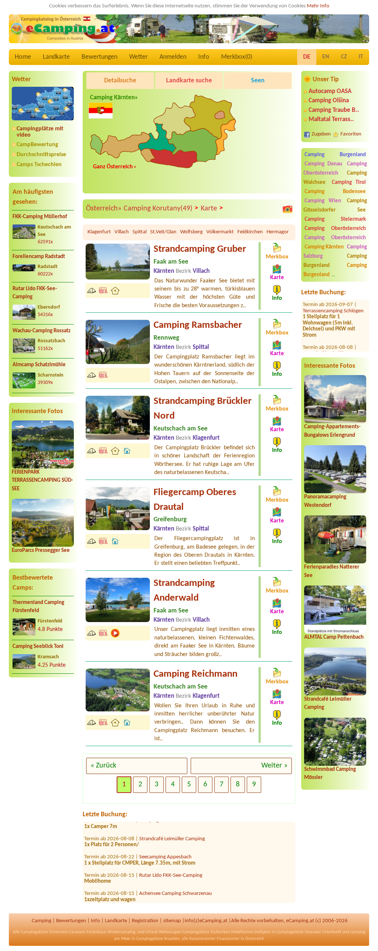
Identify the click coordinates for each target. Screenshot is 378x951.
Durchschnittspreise (41, 155)
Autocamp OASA (330, 91)
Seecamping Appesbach (165, 844)
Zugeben (321, 134)
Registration (145, 921)
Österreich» (103, 208)
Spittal (140, 232)
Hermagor (278, 232)
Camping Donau (323, 164)
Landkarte (56, 57)
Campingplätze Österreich (44, 932)
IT (361, 57)
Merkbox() (236, 57)
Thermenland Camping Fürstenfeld (38, 607)
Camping (41, 921)
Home (23, 57)
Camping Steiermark (335, 219)
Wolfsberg (191, 232)
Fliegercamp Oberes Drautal (195, 500)
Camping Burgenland (335, 155)
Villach (121, 232)
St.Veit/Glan (163, 232)
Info (203, 57)
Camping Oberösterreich (335, 168)
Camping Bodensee (335, 192)
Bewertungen (99, 57)
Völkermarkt (220, 232)
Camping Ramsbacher (198, 325)
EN (325, 57)
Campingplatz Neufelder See (170, 899)
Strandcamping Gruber (200, 249)
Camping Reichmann (195, 674)
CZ (344, 57)
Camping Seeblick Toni (38, 646)
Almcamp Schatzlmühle (39, 365)
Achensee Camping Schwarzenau (175, 881)
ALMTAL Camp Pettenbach (334, 637)
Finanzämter (228, 939)
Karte (212, 208)
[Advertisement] (43, 741)
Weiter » (274, 765)
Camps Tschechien (39, 165)
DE (306, 57)
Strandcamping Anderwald (184, 591)
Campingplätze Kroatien (157, 939)
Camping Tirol (349, 182)
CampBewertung (37, 145)
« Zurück (103, 765)
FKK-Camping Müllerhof (40, 217)
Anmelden (172, 57)
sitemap (172, 921)
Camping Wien (323, 201)
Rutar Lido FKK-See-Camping (35, 293)
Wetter (138, 57)
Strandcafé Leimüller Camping (172, 826)
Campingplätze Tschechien (206, 932)
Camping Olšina (329, 100)
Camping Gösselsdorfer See (335, 205)
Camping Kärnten (324, 247)
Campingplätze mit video (40, 132)
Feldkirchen (250, 232)
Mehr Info (318, 6)
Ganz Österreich (113, 167)
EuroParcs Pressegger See (41, 550)
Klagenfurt (99, 232)
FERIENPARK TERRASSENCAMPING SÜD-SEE (42, 481)
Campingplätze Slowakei (298, 932)
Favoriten (350, 134)
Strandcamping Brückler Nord (203, 408)
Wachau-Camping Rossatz (42, 331)
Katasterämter (202, 939)
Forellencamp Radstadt (39, 257)
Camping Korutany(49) (161, 208)
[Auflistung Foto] (287, 209)
